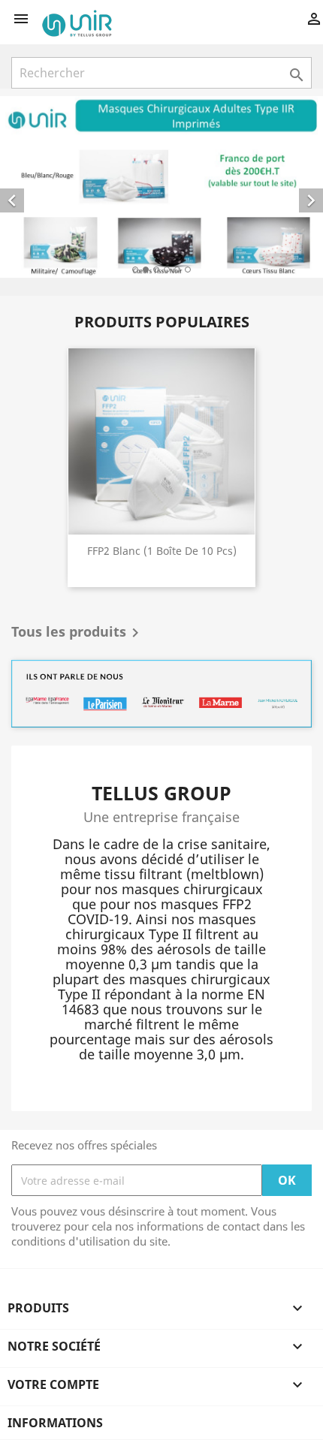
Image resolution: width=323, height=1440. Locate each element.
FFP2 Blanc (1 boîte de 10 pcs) (162, 551)
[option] (161, 187)
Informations (55, 1422)
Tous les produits (77, 633)
